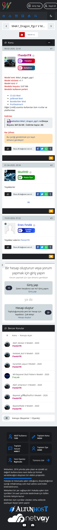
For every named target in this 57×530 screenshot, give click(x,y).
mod (40, 107)
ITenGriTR (25, 240)
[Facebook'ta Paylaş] (38, 149)
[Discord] (32, 525)
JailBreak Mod (16, 98)
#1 (51, 48)
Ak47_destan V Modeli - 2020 (25, 343)
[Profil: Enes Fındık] (9, 228)
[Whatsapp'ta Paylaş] (46, 149)
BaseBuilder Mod (18, 101)
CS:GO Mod (15, 95)
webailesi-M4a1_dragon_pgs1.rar (26, 121)
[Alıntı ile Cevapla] (51, 158)
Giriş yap (32, 291)
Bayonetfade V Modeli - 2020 (25, 405)
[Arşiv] (16, 16)
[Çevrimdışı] (5, 171)
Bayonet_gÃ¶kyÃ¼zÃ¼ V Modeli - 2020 (30, 395)
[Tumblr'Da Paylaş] (50, 149)
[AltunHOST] (28, 509)
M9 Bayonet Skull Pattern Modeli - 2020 (30, 374)
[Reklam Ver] (22, 16)
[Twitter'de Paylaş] (42, 149)
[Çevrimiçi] (5, 58)
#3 (51, 218)
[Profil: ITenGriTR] (9, 62)
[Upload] (3, 16)
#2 (51, 165)
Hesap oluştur (24, 317)
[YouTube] (24, 525)
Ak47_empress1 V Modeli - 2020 (27, 385)
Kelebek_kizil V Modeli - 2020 (25, 353)
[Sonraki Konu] (51, 26)
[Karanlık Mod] (51, 16)
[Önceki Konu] (6, 26)
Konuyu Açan (26, 335)
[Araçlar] (35, 16)
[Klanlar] (29, 16)
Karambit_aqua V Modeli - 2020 (27, 364)
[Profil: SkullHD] (9, 175)
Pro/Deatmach (16, 104)
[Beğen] (8, 149)
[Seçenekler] (49, 42)
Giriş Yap (36, 6)
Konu (14, 335)
